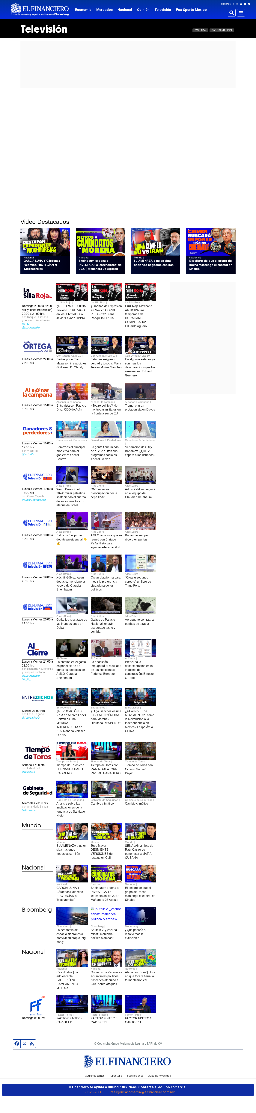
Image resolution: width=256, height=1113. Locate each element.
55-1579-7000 (92, 1092)
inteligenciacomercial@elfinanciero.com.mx (142, 1092)
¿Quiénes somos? (95, 1076)
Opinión (143, 9)
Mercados (104, 9)
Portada (200, 30)
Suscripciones (135, 1076)
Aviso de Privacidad (159, 1076)
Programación (222, 30)
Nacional (125, 9)
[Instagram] (242, 4)
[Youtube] (246, 4)
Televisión (162, 9)
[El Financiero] (39, 9)
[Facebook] (234, 4)
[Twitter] (238, 4)
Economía (83, 9)
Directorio (116, 1076)
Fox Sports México (191, 9)
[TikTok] (250, 4)
